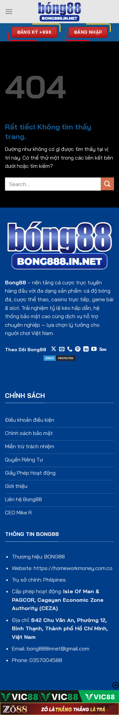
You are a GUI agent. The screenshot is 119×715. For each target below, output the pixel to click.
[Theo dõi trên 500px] (102, 349)
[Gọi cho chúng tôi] (69, 349)
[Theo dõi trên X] (53, 349)
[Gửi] (107, 183)
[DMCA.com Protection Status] (59, 357)
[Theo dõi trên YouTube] (94, 349)
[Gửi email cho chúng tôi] (61, 349)
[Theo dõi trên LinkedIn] (86, 349)
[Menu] (9, 11)
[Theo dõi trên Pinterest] (77, 349)
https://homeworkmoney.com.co (73, 568)
